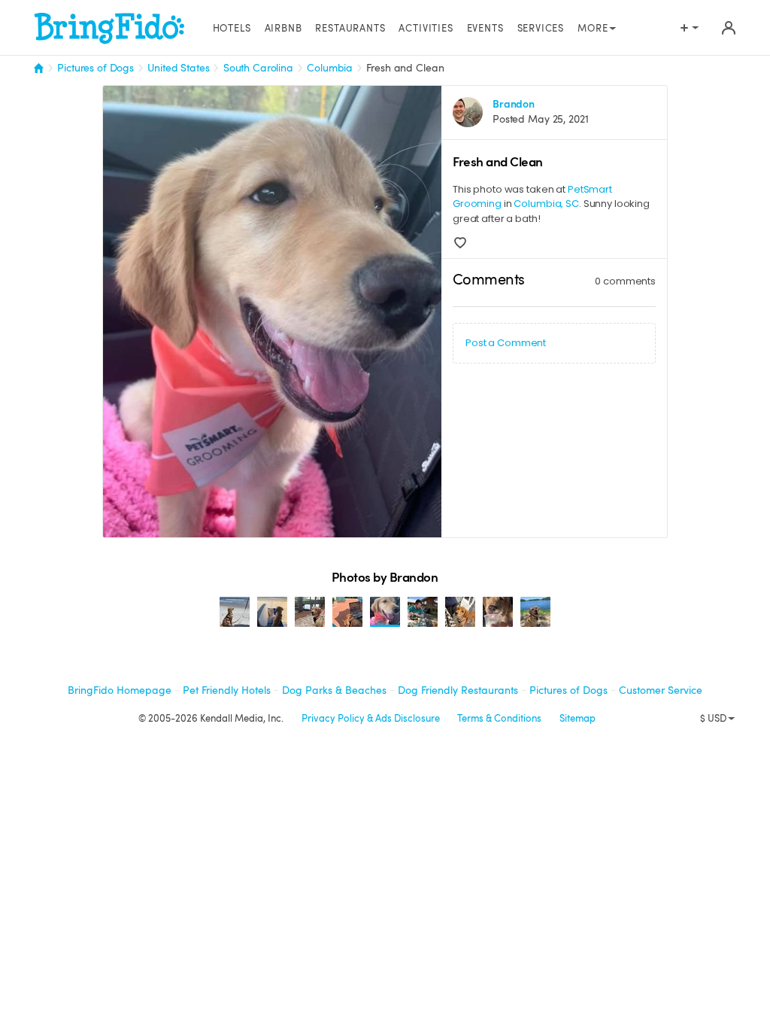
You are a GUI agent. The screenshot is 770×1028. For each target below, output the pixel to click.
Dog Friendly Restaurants (458, 690)
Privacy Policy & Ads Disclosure (371, 719)
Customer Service (660, 690)
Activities (426, 29)
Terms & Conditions (499, 719)
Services (541, 29)
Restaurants (350, 29)
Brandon (514, 104)
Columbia (330, 68)
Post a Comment (505, 343)
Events (485, 29)
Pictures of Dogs (95, 68)
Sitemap (577, 719)
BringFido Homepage (119, 690)
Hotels (232, 29)
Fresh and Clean (405, 68)
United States (178, 68)
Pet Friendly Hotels (227, 690)
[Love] (460, 243)
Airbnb (283, 29)
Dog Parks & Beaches (334, 690)
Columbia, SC (546, 203)
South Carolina (258, 68)
